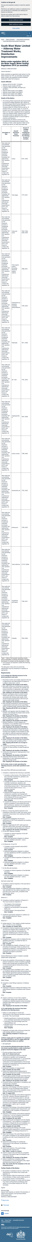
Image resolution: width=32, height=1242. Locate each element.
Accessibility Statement (18, 1220)
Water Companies (10, 39)
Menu (28, 35)
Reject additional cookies (16, 24)
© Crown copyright (20, 1239)
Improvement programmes (23, 39)
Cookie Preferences (5, 1221)
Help (2, 1220)
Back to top (6, 1200)
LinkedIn (6, 1213)
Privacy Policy (8, 1220)
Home (2, 39)
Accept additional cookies (16, 20)
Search (29, 33)
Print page (6, 1205)
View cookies (16, 28)
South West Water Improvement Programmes (14, 41)
